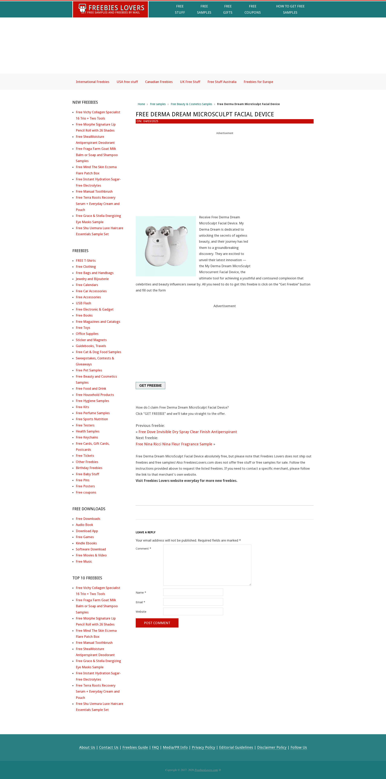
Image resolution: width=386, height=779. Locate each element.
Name (141, 592)
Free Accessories (88, 297)
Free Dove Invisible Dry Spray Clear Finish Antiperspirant (188, 432)
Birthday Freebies (89, 468)
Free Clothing (86, 267)
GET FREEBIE (150, 385)
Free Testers (85, 425)
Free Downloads (88, 519)
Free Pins (82, 480)
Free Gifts (227, 9)
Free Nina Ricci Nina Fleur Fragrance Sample (174, 444)
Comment (143, 548)
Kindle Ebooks (86, 543)
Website (141, 611)
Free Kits (82, 407)
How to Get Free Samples (290, 9)
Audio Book (84, 525)
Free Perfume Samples (93, 413)
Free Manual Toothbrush (94, 191)
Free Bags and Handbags (95, 273)
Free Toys (83, 328)
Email (140, 602)
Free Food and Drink (91, 388)
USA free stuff (127, 82)
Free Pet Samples (89, 370)
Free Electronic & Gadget (95, 309)
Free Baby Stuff (87, 474)
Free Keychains (87, 437)
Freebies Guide (135, 747)
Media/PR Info (175, 747)
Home (141, 104)
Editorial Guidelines (236, 747)
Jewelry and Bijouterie (92, 279)
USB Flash (83, 303)
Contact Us (108, 747)
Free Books (84, 315)
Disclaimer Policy (271, 747)
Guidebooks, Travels (91, 346)
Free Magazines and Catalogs (98, 322)
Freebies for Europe (258, 82)
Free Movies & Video (91, 555)
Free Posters (85, 486)
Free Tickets (85, 456)
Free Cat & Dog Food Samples (98, 352)
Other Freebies (87, 462)
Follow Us (299, 747)
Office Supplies (87, 334)
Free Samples (204, 9)
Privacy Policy (203, 747)
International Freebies (92, 82)
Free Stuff (180, 9)
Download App (87, 531)
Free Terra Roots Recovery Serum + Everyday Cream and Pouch (98, 203)
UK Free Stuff (190, 82)
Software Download (91, 549)
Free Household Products (95, 395)
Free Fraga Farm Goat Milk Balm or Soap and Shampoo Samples (97, 155)
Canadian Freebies (159, 82)
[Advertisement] (193, 49)
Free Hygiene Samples (92, 401)
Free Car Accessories (91, 291)
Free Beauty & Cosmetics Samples (191, 104)
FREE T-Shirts (86, 261)
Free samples (158, 104)
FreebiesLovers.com (206, 770)
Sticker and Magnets (91, 340)
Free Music (84, 561)
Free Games (85, 537)
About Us (87, 747)
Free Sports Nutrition (92, 419)
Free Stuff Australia (221, 82)
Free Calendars (87, 285)
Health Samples (88, 431)
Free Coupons (252, 9)
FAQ (155, 747)
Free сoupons (86, 492)
